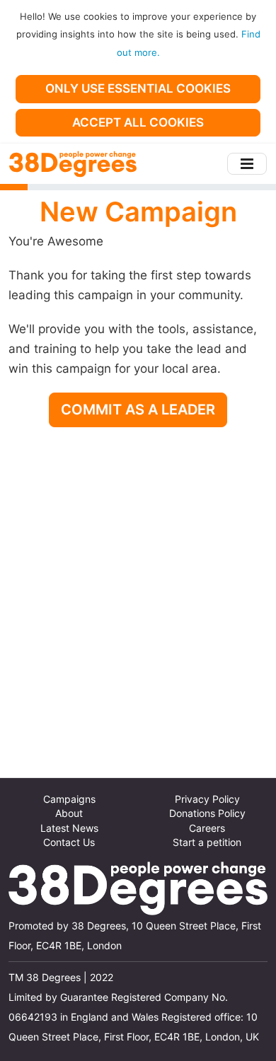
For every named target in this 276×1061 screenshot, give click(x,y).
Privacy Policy (207, 799)
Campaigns (69, 799)
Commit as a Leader (138, 409)
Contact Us (69, 842)
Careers (207, 828)
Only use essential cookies (138, 88)
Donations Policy (207, 813)
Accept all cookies (138, 122)
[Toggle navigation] (247, 164)
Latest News (69, 828)
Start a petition (207, 842)
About (69, 813)
